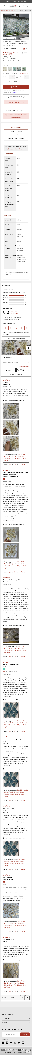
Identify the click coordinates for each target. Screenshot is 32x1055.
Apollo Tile (11, 1053)
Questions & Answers (16, 138)
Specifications (16, 127)
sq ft (12, 77)
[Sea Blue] (14, 69)
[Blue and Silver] (24, 69)
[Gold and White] (5, 69)
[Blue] (19, 69)
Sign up (25, 1034)
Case (26, 77)
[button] (20, 6)
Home (3, 10)
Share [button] (27, 49)
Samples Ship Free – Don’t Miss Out (16, 1)
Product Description (16, 131)
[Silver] (10, 69)
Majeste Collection (15, 149)
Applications (16, 135)
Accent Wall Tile (11, 10)
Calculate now (23, 73)
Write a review (7, 54)
